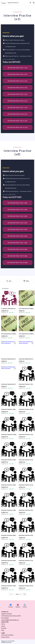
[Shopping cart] (33, 2)
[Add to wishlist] (14, 292)
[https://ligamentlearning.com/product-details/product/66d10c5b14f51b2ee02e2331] (3, 2)
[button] (30, 2)
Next (24, 594)
